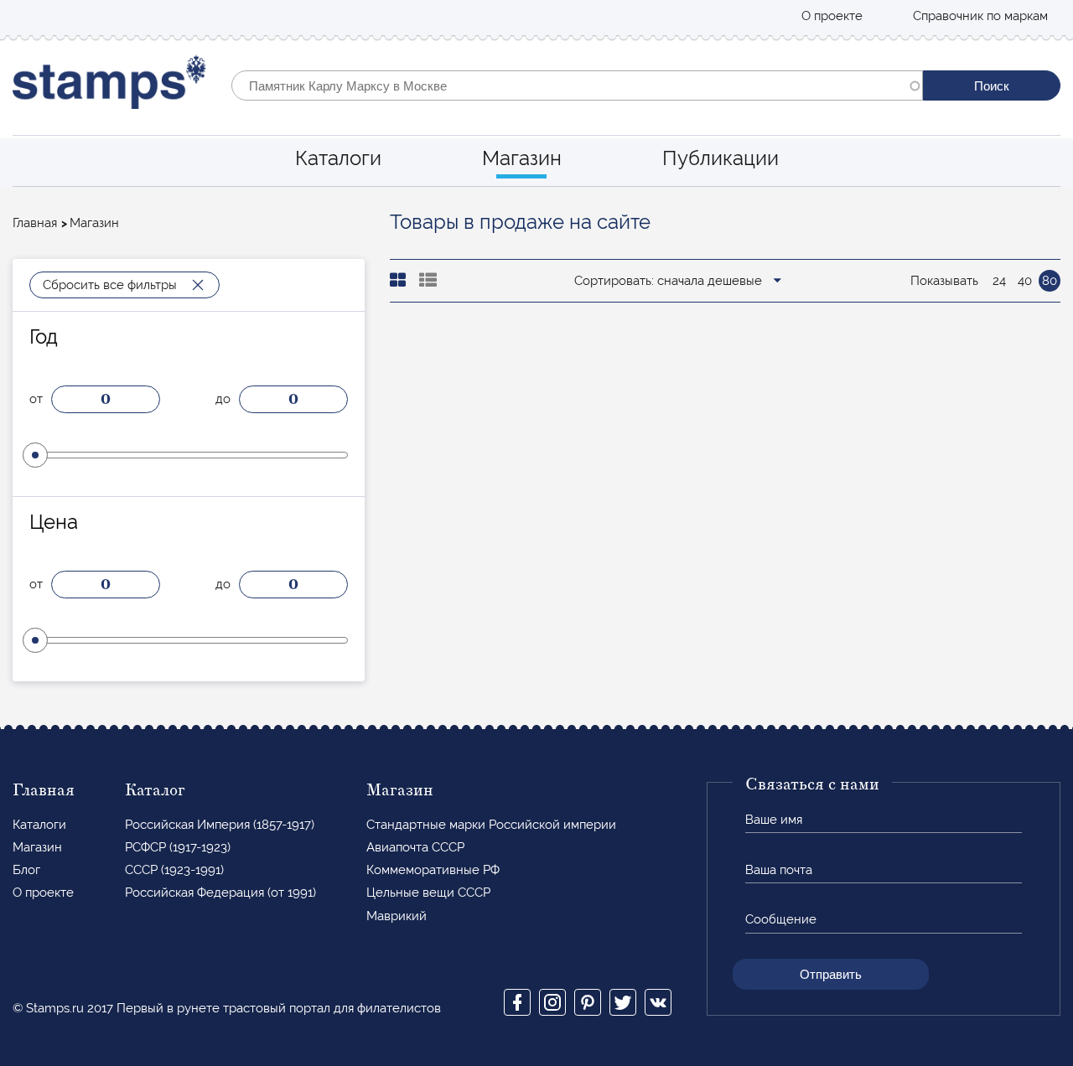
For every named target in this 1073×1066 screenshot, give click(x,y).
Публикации (720, 158)
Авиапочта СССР (415, 847)
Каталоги (338, 158)
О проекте (832, 15)
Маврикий (396, 916)
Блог (26, 869)
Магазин (522, 158)
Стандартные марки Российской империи (491, 824)
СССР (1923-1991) (174, 869)
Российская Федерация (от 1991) (220, 892)
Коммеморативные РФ (433, 869)
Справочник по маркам (980, 15)
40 (1025, 280)
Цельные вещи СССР (428, 892)
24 (999, 280)
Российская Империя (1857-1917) (219, 824)
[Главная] (109, 86)
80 (1049, 280)
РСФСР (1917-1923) (178, 847)
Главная (35, 222)
